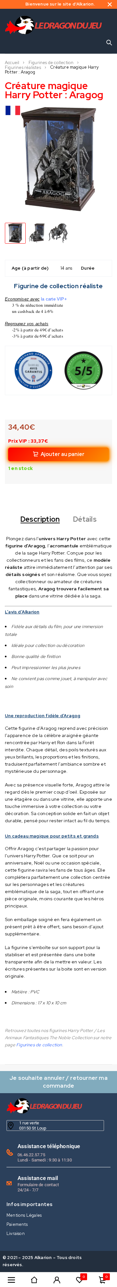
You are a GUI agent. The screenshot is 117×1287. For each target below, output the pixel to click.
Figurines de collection (51, 62)
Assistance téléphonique (49, 1146)
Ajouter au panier (62, 454)
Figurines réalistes (23, 67)
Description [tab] (40, 519)
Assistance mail (38, 1178)
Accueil (12, 62)
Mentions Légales (24, 1215)
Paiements (17, 1224)
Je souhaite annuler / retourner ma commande (58, 1081)
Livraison (15, 1233)
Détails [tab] (85, 519)
